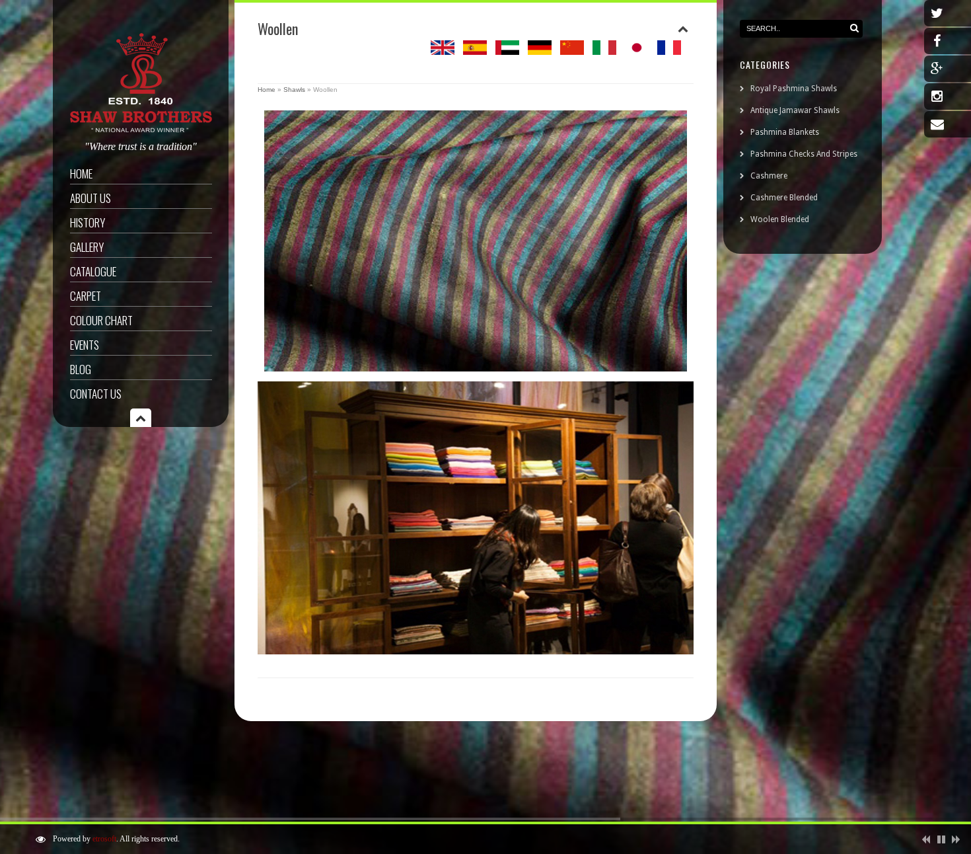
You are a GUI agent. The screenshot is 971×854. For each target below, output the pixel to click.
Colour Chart (101, 320)
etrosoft (104, 838)
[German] (539, 50)
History (87, 222)
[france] (669, 50)
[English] (442, 50)
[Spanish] (474, 50)
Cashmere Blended (784, 197)
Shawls (294, 89)
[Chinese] (572, 50)
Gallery (87, 247)
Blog (80, 369)
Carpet (85, 296)
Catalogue (93, 271)
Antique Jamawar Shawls (795, 110)
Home (81, 173)
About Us (90, 198)
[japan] (636, 50)
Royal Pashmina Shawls (793, 88)
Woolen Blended (779, 219)
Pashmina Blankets (784, 132)
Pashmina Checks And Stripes (803, 154)
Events (84, 344)
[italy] (604, 50)
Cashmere (768, 175)
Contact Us (96, 393)
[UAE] (507, 50)
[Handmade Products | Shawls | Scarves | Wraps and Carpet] (141, 129)
